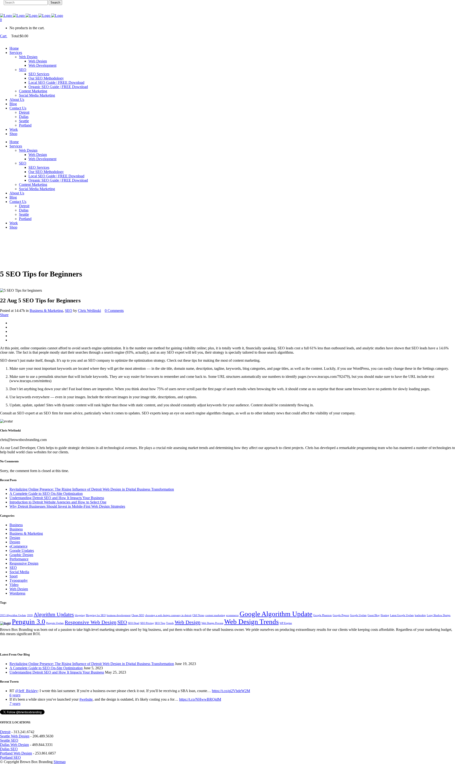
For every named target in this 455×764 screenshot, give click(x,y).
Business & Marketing (46, 311)
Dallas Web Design (14, 745)
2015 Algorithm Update (13, 615)
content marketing (215, 615)
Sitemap (60, 762)
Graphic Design (21, 555)
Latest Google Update (402, 615)
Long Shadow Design (438, 615)
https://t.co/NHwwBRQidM (200, 699)
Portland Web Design (16, 753)
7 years (14, 704)
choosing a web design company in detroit (168, 615)
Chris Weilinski (89, 311)
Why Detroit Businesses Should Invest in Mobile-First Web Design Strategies (67, 506)
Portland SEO (10, 757)
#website (86, 699)
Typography (18, 580)
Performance (18, 559)
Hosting (385, 615)
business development (119, 615)
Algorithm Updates (54, 614)
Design (14, 538)
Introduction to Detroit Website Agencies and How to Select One (57, 502)
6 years (14, 695)
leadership (420, 615)
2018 (30, 615)
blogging (80, 615)
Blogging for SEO (96, 615)
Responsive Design (23, 563)
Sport (13, 576)
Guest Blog (374, 615)
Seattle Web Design (14, 736)
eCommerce (18, 546)
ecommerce (232, 615)
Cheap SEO (138, 615)
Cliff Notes (198, 615)
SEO (68, 311)
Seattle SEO (9, 740)
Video (13, 585)
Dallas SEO (9, 749)
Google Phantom (322, 615)
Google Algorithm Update (276, 614)
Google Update (358, 615)
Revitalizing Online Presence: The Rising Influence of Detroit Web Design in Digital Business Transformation (91, 489)
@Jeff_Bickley (26, 691)
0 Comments (114, 311)
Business (16, 525)
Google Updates (21, 550)
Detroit (5, 732)
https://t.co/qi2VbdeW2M (231, 691)
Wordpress (17, 593)
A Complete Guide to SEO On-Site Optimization (46, 494)
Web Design (18, 589)
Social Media (19, 572)
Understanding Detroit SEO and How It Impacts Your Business (56, 498)
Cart (3, 36)
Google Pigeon (341, 615)
